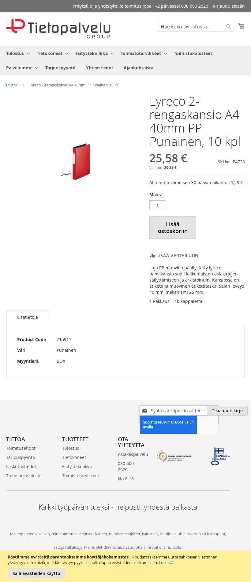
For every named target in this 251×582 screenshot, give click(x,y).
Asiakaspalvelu (133, 454)
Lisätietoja (27, 317)
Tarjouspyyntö (20, 457)
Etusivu (12, 84)
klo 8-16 (126, 479)
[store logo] (58, 28)
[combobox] (196, 26)
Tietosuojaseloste (24, 475)
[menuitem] (16, 53)
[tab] (27, 317)
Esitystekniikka (77, 466)
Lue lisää (166, 562)
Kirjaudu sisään (229, 6)
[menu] (125, 60)
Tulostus (70, 448)
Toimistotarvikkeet (80, 475)
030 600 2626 (126, 466)
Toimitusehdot (21, 448)
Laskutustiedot (21, 466)
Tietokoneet (74, 457)
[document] (126, 566)
